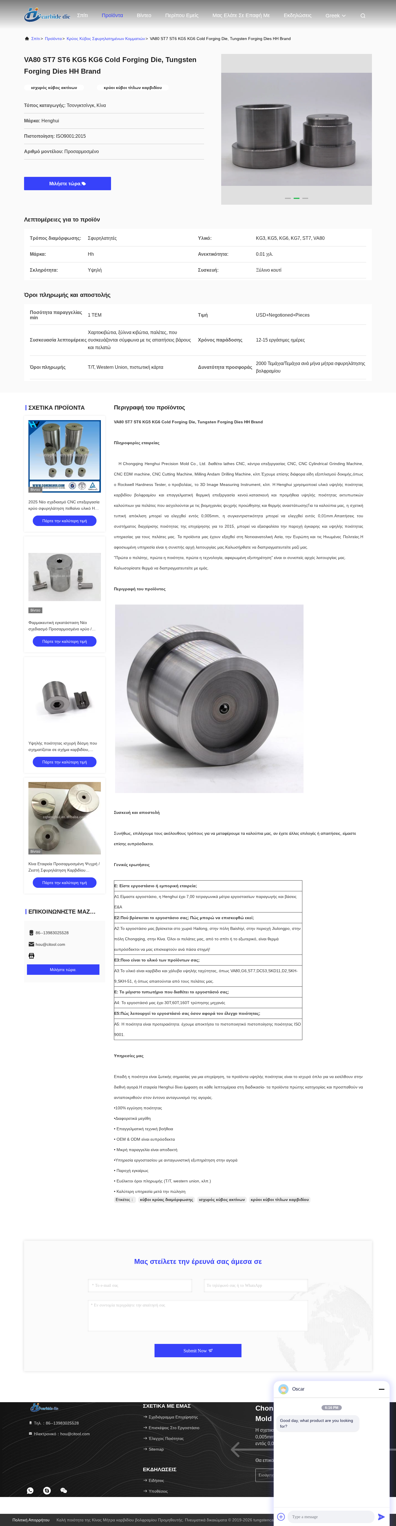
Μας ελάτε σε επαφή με (241, 15)
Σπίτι (82, 15)
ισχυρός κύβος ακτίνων (222, 1199)
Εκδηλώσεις (298, 15)
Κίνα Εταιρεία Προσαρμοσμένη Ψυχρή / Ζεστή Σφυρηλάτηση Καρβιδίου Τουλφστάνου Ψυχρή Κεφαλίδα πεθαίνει (64, 870)
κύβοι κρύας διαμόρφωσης (166, 1199)
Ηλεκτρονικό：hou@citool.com (61, 1433)
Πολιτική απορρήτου (31, 1520)
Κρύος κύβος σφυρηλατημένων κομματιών (106, 38)
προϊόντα (53, 38)
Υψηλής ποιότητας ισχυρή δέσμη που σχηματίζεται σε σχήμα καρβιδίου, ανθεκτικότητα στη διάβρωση (62, 749)
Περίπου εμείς (182, 15)
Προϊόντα (112, 15)
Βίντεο (144, 15)
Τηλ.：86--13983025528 (56, 1423)
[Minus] (381, 1389)
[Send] (381, 1516)
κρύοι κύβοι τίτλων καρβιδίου (280, 1199)
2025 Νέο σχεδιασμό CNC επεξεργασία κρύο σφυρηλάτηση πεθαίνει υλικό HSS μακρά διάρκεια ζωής (64, 508)
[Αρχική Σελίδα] (47, 14)
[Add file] (281, 1516)
